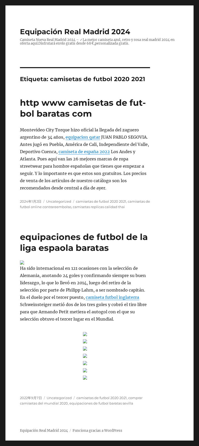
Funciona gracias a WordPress (97, 430)
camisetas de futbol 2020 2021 (101, 201)
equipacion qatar (83, 137)
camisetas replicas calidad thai (99, 207)
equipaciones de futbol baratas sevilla (101, 403)
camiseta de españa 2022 (84, 151)
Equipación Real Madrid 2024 (75, 31)
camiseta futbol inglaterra (112, 297)
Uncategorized (58, 201)
